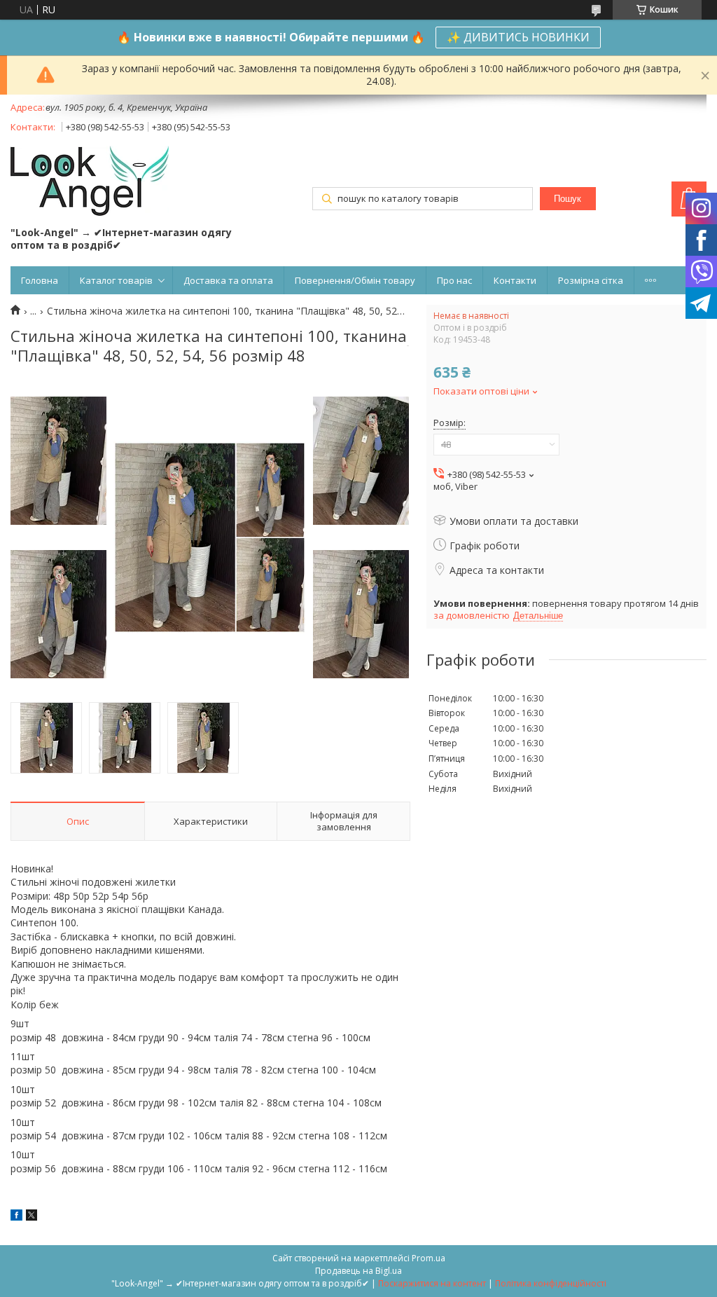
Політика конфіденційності (550, 1283)
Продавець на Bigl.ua (358, 1271)
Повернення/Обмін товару (355, 280)
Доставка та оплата (228, 280)
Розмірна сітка (590, 280)
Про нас (454, 280)
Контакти (515, 280)
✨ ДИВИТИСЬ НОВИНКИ (518, 37)
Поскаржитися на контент (432, 1283)
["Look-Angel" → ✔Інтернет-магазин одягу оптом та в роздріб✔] (90, 182)
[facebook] (16, 1216)
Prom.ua (428, 1258)
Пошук (567, 198)
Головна (39, 280)
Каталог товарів (116, 280)
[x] (31, 1216)
